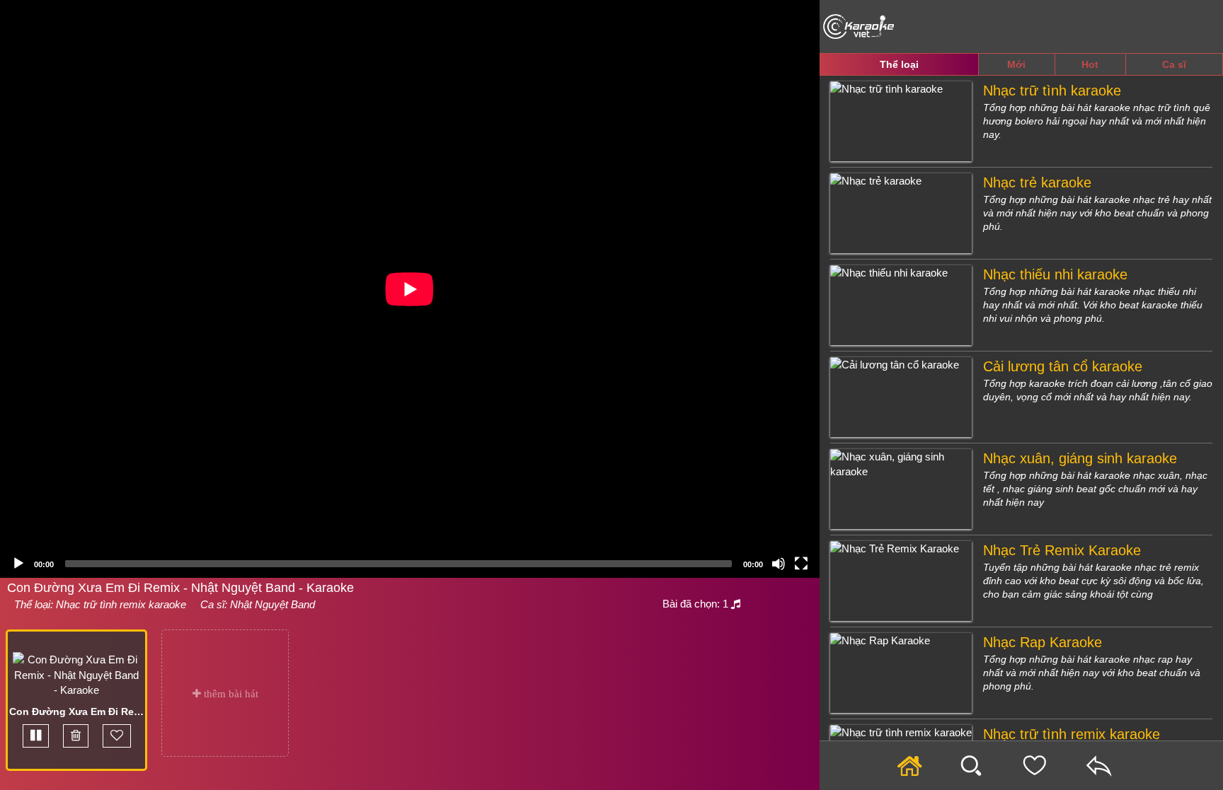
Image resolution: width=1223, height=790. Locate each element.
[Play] (18, 564)
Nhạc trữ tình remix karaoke (121, 604)
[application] (410, 289)
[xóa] (76, 736)
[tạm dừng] (35, 736)
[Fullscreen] (801, 564)
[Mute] (778, 564)
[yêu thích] (116, 736)
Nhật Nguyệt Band (272, 604)
